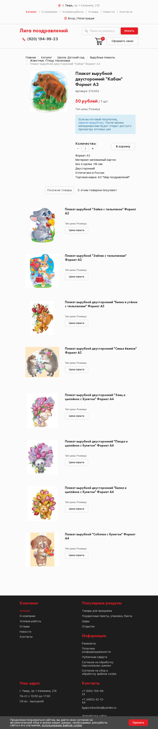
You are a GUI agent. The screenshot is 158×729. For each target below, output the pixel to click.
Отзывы (93, 11)
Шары (85, 621)
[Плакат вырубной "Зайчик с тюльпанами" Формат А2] (42, 271)
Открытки (88, 626)
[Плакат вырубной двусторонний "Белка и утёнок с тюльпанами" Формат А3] (42, 317)
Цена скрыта (76, 230)
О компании (49, 11)
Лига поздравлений (44, 30)
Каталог (31, 11)
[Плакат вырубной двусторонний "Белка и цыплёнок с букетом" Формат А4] (42, 503)
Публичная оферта (94, 657)
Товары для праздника (97, 610)
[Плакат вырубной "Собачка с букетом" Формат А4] (42, 550)
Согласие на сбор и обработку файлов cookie (99, 672)
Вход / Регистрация (81, 18)
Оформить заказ (122, 41)
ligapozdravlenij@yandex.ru (99, 707)
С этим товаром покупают (97, 190)
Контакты (125, 11)
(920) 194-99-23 (42, 39)
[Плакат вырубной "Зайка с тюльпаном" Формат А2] (42, 225)
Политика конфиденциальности (96, 650)
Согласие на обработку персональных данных (97, 664)
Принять (138, 722)
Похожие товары (59, 190)
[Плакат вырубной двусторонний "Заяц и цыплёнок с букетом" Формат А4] (42, 410)
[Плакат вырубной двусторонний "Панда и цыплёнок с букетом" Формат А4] (42, 457)
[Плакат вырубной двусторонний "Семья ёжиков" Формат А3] (42, 364)
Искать (129, 30)
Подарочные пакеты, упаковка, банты (107, 616)
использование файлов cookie (62, 725)
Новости (109, 11)
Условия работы (72, 11)
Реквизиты (89, 643)
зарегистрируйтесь (91, 122)
